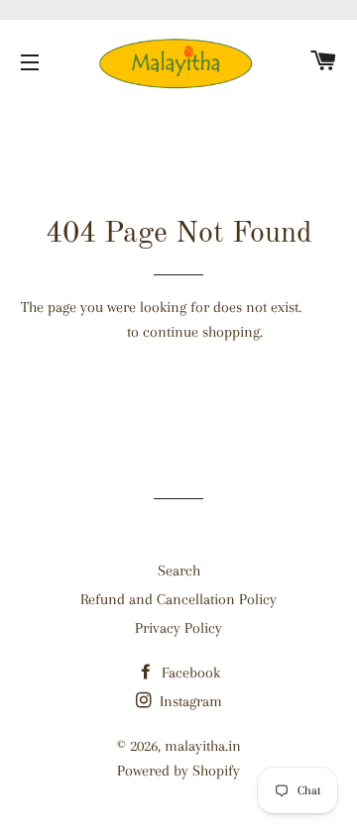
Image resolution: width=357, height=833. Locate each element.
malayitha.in (203, 746)
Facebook (189, 672)
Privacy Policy (178, 628)
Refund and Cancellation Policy (178, 599)
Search (179, 570)
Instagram (189, 701)
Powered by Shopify (178, 771)
